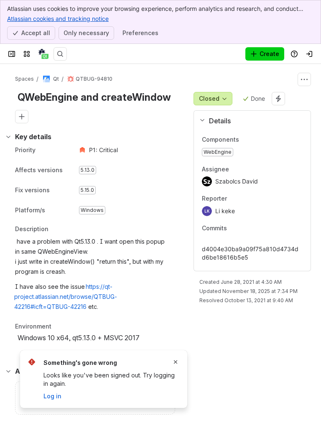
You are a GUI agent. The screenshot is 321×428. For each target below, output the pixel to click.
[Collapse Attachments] (8, 371)
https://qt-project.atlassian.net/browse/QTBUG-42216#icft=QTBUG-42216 (65, 296)
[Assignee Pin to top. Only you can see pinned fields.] (247, 169)
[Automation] (278, 98)
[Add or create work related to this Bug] (21, 116)
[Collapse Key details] (8, 137)
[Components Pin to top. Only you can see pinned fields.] (245, 139)
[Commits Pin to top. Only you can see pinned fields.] (245, 228)
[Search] (60, 54)
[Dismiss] (176, 362)
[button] (249, 121)
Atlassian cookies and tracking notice (58, 18)
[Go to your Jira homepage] (43, 54)
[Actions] (304, 79)
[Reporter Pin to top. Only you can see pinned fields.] (245, 199)
